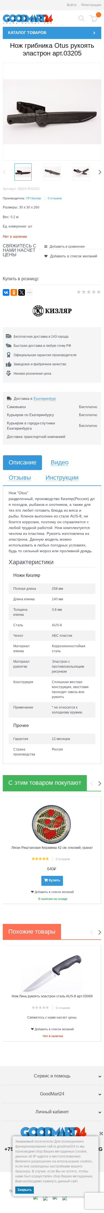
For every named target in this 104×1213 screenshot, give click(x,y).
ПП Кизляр (33, 198)
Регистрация (91, 5)
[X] (21, 292)
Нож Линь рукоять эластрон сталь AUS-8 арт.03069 (52, 996)
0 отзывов (55, 198)
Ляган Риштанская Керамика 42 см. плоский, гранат (52, 848)
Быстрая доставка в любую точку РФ (42, 346)
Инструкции (61, 478)
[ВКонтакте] (6, 292)
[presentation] (5, 172)
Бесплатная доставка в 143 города (41, 337)
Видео (60, 462)
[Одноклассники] (14, 292)
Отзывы (20, 478)
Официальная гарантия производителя (45, 355)
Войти (72, 5)
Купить (54, 880)
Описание (22, 462)
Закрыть (24, 1190)
